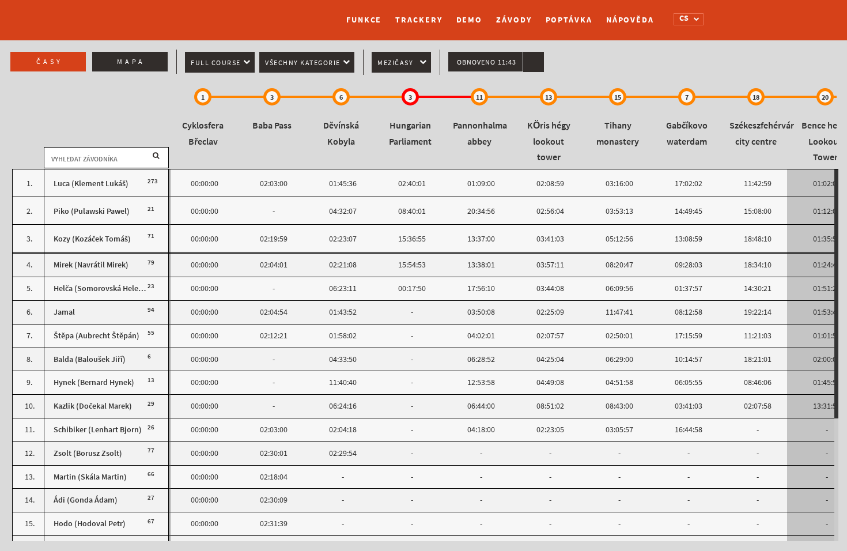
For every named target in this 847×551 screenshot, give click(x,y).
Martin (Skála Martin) (90, 476)
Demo (469, 19)
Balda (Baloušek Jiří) (90, 359)
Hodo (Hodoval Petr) (90, 523)
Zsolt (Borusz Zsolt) (88, 453)
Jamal (64, 312)
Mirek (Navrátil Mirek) (91, 264)
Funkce (363, 19)
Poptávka (569, 19)
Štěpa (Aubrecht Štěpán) (96, 335)
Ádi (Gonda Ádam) (86, 500)
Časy (49, 61)
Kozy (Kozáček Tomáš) (92, 238)
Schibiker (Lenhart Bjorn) (98, 429)
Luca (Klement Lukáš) (91, 183)
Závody (513, 19)
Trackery (418, 19)
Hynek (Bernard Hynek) (94, 382)
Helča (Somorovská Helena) (102, 288)
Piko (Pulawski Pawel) (92, 211)
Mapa (131, 61)
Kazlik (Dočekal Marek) (93, 406)
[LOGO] (196, 14)
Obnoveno (486, 62)
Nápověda (630, 19)
